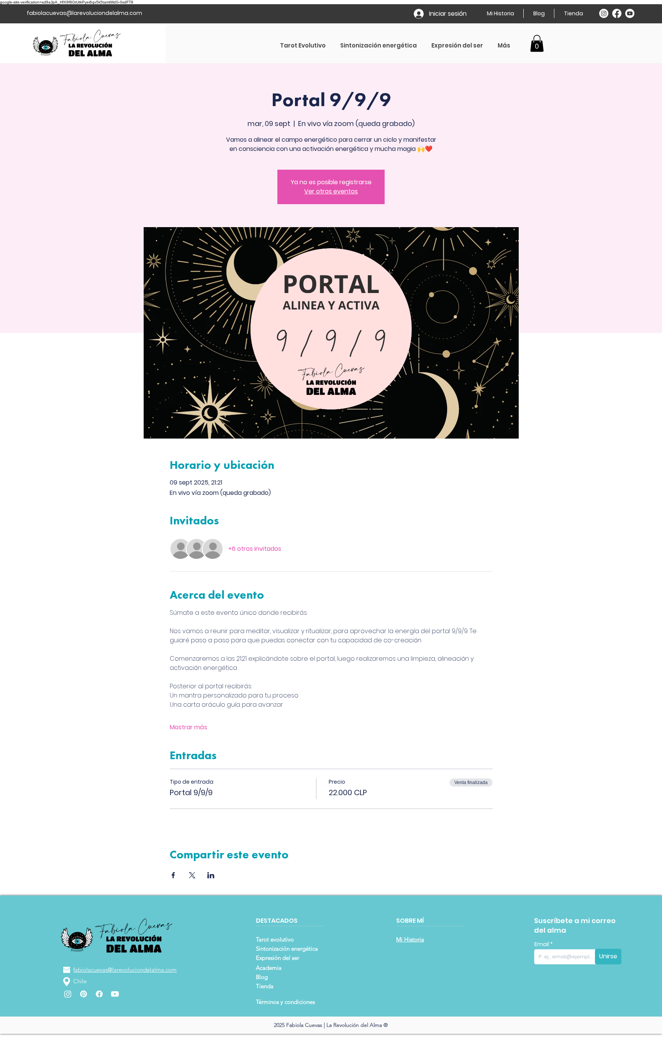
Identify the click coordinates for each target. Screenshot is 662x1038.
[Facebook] (616, 13)
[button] (537, 43)
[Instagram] (603, 13)
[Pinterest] (83, 994)
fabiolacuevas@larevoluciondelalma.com (84, 13)
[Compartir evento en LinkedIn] (211, 875)
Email (542, 944)
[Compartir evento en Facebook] (173, 875)
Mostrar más (188, 727)
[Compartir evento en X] (192, 875)
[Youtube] (629, 13)
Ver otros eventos (331, 191)
